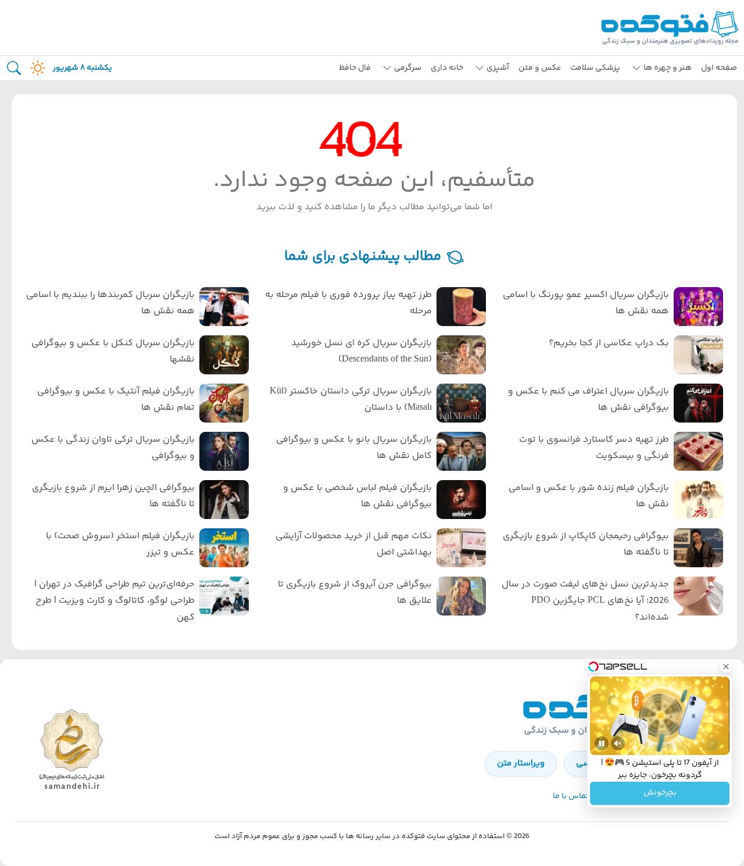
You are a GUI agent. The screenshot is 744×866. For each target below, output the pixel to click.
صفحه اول (719, 68)
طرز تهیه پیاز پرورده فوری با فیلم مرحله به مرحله (348, 303)
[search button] (14, 68)
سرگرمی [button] (407, 68)
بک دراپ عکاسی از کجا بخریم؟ (609, 343)
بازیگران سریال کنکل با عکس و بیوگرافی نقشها (113, 351)
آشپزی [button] (498, 68)
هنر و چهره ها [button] (667, 68)
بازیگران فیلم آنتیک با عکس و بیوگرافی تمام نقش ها (116, 400)
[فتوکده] (671, 27)
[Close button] (726, 666)
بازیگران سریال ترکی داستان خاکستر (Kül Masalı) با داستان (351, 400)
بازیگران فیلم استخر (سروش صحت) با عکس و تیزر (120, 544)
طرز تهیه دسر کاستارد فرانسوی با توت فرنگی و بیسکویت (594, 448)
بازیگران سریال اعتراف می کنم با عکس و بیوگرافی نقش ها (588, 400)
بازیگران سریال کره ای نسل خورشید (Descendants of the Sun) (361, 351)
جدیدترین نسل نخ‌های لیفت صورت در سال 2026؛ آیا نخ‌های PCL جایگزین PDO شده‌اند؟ (585, 601)
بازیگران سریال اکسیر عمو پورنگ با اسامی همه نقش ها (586, 303)
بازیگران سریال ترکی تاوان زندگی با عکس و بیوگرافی (113, 448)
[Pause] (602, 743)
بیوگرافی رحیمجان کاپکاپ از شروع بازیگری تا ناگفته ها (586, 544)
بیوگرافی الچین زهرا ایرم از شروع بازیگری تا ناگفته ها (113, 496)
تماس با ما (571, 796)
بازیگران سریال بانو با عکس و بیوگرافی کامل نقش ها (354, 448)
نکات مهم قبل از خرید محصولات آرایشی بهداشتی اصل (354, 544)
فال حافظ (355, 68)
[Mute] (618, 743)
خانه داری (447, 68)
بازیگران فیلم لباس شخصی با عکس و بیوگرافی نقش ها (357, 496)
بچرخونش (660, 793)
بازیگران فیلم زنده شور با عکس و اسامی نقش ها (589, 496)
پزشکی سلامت (595, 68)
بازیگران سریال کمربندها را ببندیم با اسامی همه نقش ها (110, 303)
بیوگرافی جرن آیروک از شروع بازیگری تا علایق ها (355, 593)
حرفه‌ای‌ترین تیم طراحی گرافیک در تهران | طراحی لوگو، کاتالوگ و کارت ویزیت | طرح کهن (114, 601)
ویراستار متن (521, 763)
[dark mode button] (35, 68)
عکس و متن (539, 68)
